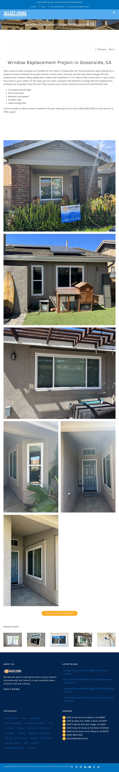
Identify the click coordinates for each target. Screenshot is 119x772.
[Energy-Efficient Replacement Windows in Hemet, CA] (106, 640)
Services (34, 738)
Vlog (26, 743)
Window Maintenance (14, 748)
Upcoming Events (13, 743)
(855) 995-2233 (75, 735)
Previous (102, 49)
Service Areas (21, 738)
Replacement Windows (39, 733)
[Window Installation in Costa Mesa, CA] (36, 640)
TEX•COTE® (46, 738)
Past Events (33, 728)
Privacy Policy (51, 766)
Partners (20, 728)
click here (103, 108)
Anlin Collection (12, 718)
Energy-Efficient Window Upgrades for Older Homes (86, 672)
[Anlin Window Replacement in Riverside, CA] (12, 640)
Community (34, 718)
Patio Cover (46, 728)
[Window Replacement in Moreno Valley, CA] (83, 640)
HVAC (50, 723)
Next (111, 49)
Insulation (9, 728)
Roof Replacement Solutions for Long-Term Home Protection (88, 699)
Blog (24, 718)
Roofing (8, 738)
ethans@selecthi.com (77, 738)
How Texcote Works (13, 723)
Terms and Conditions (64, 766)
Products (22, 733)
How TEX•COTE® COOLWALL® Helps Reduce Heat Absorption (88, 681)
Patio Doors (10, 733)
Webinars (35, 743)
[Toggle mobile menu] (114, 12)
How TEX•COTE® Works (35, 723)
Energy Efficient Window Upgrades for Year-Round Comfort (89, 690)
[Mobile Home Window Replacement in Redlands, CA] (59, 640)
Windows (31, 748)
